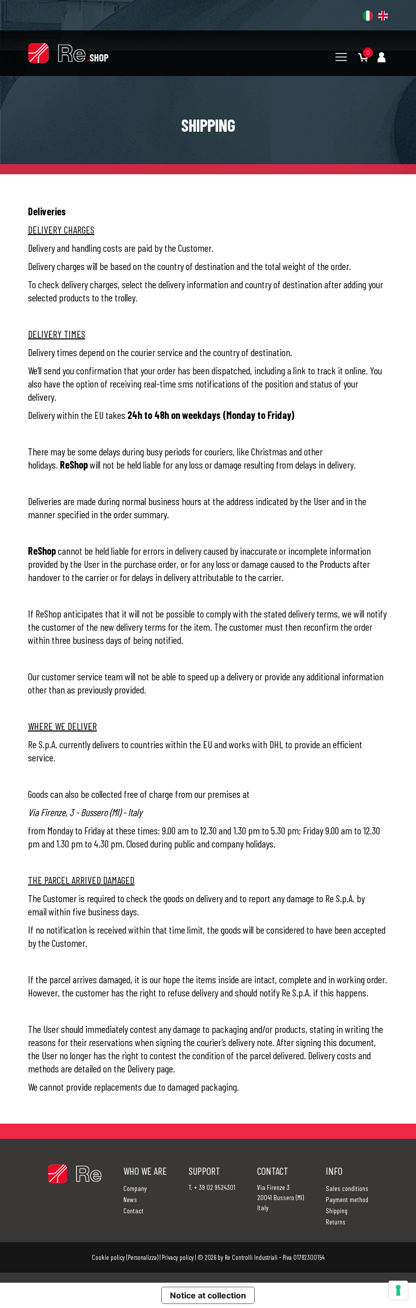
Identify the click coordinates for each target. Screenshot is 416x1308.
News (130, 1199)
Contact (133, 1210)
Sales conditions (347, 1188)
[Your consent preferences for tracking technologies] (398, 1290)
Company (135, 1188)
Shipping (337, 1210)
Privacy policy (178, 1257)
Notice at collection (208, 1295)
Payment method (347, 1199)
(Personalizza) (142, 1257)
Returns (335, 1221)
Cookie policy (108, 1257)
